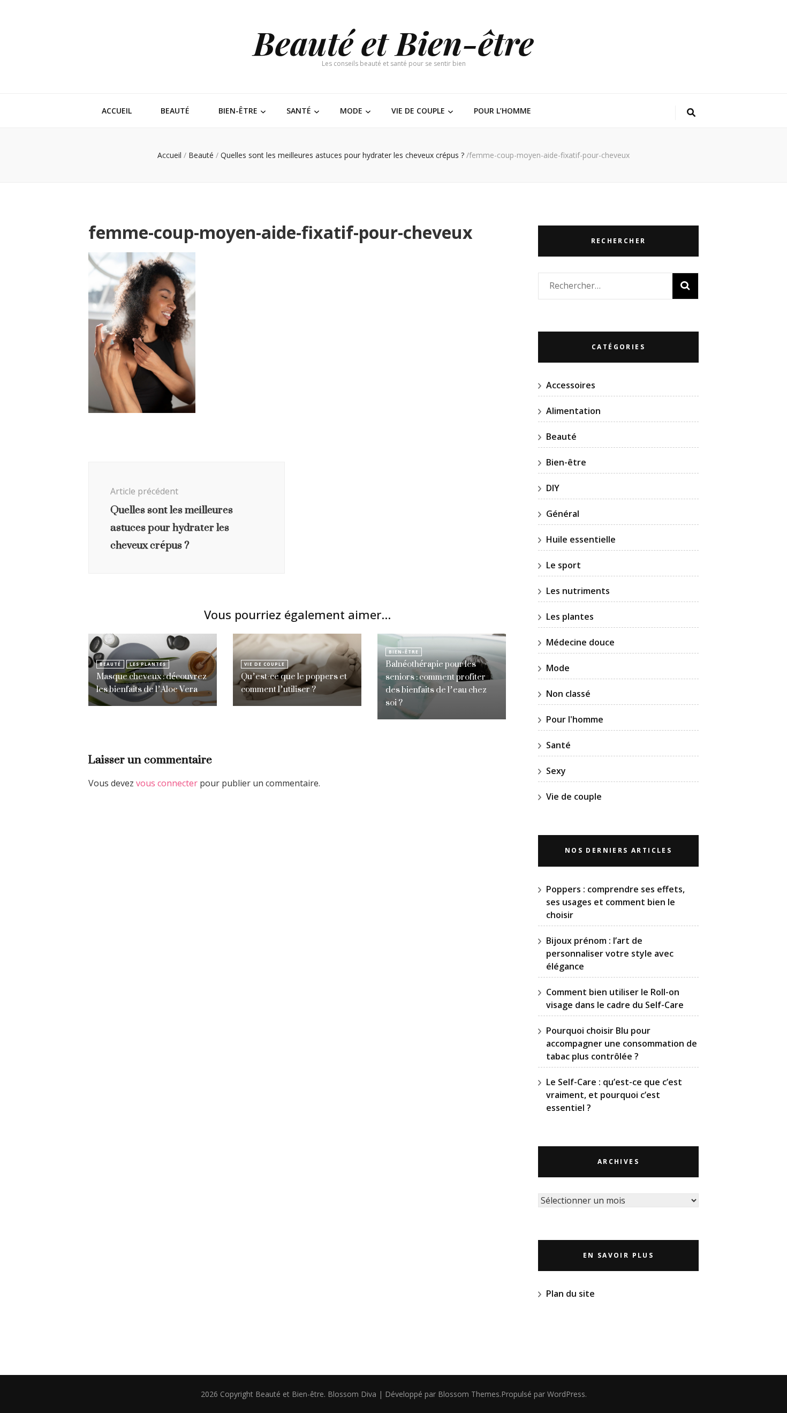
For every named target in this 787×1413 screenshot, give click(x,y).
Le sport (563, 565)
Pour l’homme (502, 111)
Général (562, 514)
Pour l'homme (574, 719)
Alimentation (573, 411)
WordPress (566, 1394)
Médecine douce (580, 642)
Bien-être (238, 111)
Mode (351, 111)
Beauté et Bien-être (393, 42)
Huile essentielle (581, 539)
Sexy (556, 771)
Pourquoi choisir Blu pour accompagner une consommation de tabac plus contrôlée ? (621, 1043)
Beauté (175, 111)
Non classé (568, 694)
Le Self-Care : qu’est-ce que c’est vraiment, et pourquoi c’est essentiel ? (614, 1095)
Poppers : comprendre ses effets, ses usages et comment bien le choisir (615, 902)
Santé (298, 111)
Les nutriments (578, 591)
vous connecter (167, 783)
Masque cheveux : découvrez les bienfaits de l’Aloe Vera (151, 683)
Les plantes (148, 664)
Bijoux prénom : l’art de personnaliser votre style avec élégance (610, 953)
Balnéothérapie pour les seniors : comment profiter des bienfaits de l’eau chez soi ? (436, 683)
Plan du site (570, 1293)
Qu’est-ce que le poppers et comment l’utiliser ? (294, 683)
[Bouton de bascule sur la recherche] (691, 113)
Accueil (117, 111)
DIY (552, 488)
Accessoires (570, 385)
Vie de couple (418, 111)
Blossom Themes (469, 1394)
